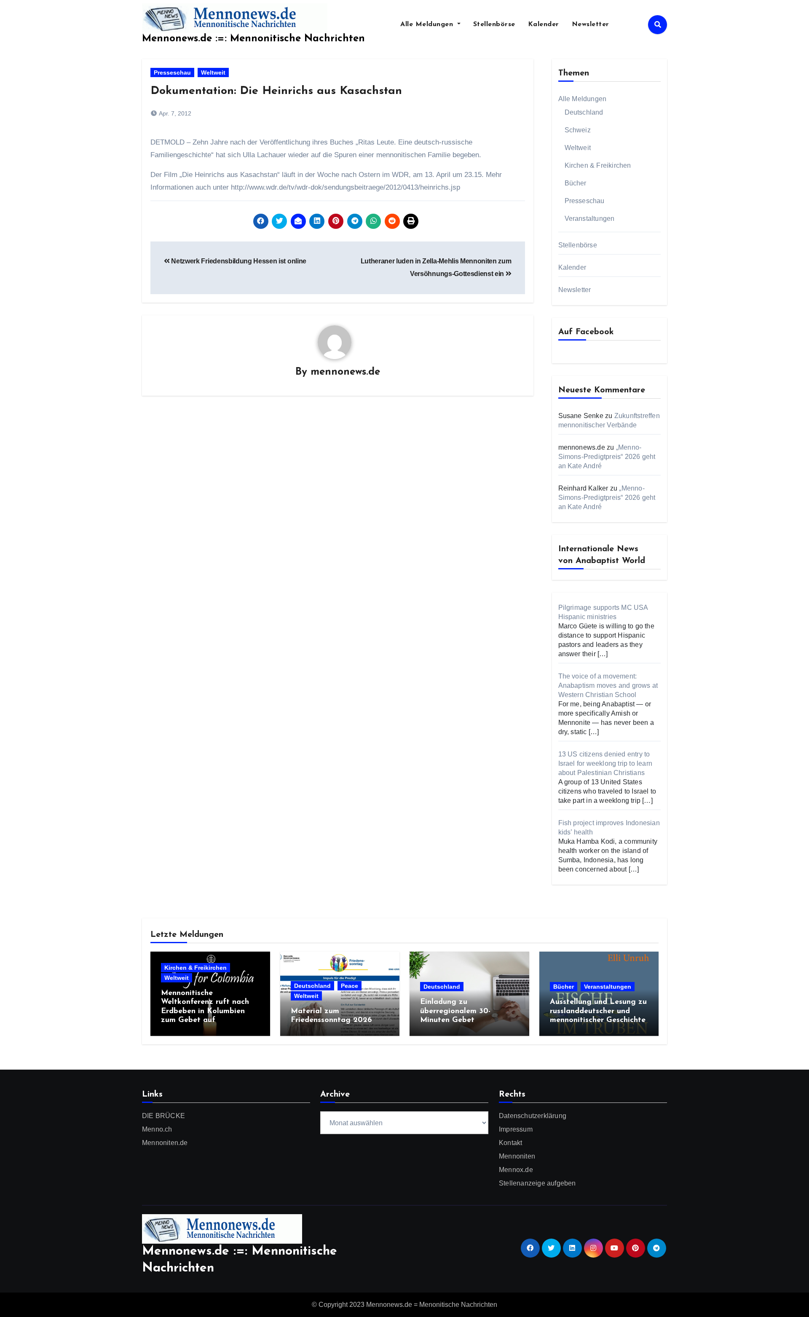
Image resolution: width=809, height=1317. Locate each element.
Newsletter (590, 24)
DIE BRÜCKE (163, 1115)
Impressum (516, 1129)
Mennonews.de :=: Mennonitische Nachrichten (253, 39)
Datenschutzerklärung (532, 1115)
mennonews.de (345, 372)
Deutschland (584, 112)
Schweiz (578, 130)
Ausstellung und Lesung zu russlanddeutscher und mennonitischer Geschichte (598, 1011)
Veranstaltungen (590, 218)
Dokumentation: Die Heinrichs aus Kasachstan (278, 91)
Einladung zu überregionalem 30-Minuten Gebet (455, 1011)
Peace (349, 985)
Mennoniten (517, 1156)
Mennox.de (516, 1169)
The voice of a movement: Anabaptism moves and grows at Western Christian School (608, 685)
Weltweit (213, 72)
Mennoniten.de (165, 1142)
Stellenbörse (494, 24)
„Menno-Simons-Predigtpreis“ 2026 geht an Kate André (607, 456)
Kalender (543, 24)
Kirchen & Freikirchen (598, 165)
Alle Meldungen (427, 24)
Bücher (576, 183)
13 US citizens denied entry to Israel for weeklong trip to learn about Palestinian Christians (605, 763)
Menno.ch (157, 1129)
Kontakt (510, 1142)
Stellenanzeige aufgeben (537, 1183)
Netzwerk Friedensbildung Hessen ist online (238, 261)
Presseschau (172, 72)
